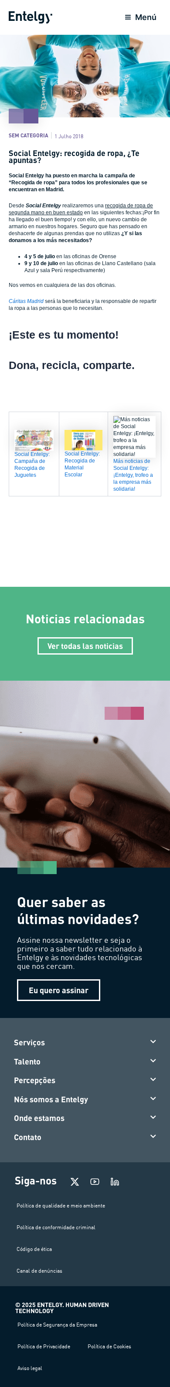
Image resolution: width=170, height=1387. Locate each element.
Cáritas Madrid (26, 301)
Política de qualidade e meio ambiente (61, 1205)
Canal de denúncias (39, 1270)
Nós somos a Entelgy (51, 1099)
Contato (27, 1137)
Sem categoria (28, 135)
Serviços (29, 1042)
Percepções (34, 1080)
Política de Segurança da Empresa (57, 1324)
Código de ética (34, 1249)
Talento (27, 1061)
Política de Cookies (109, 1346)
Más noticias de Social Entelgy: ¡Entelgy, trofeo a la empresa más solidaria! (133, 475)
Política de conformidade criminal (56, 1227)
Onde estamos (39, 1118)
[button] (85, 1042)
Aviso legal (29, 1368)
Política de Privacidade (43, 1346)
